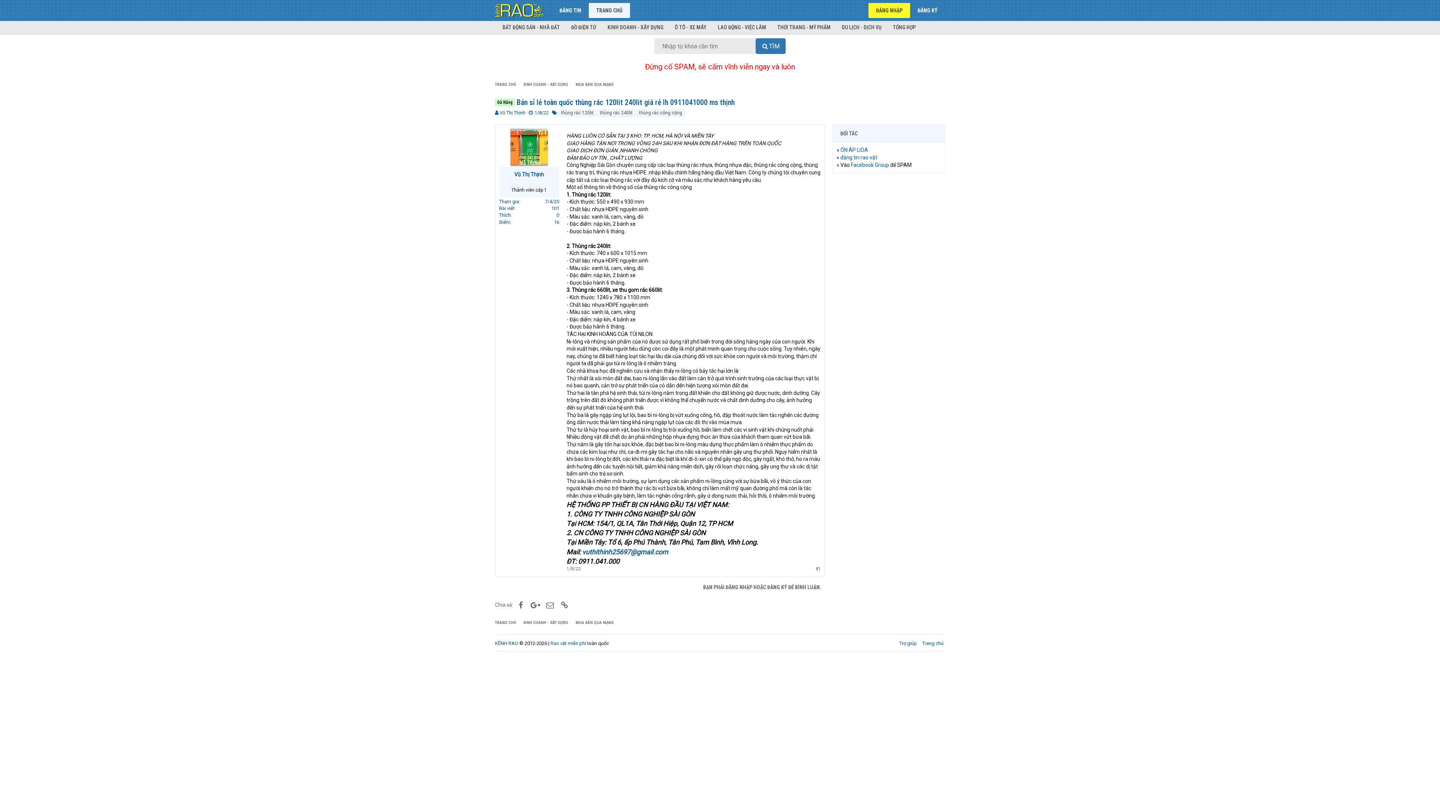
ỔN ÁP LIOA (854, 150)
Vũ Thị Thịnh (512, 113)
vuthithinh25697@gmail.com (625, 552)
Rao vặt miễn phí (568, 643)
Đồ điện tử (583, 27)
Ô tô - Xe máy (690, 27)
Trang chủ (609, 11)
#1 (818, 569)
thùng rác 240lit (616, 113)
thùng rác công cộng (660, 113)
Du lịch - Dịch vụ (862, 27)
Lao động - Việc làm (742, 27)
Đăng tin (570, 11)
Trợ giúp (908, 643)
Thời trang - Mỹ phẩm (804, 27)
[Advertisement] (888, 292)
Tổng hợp (904, 27)
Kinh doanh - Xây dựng (635, 27)
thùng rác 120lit (577, 113)
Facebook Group (870, 165)
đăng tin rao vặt (858, 157)
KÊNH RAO (506, 643)
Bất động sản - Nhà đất (531, 27)
